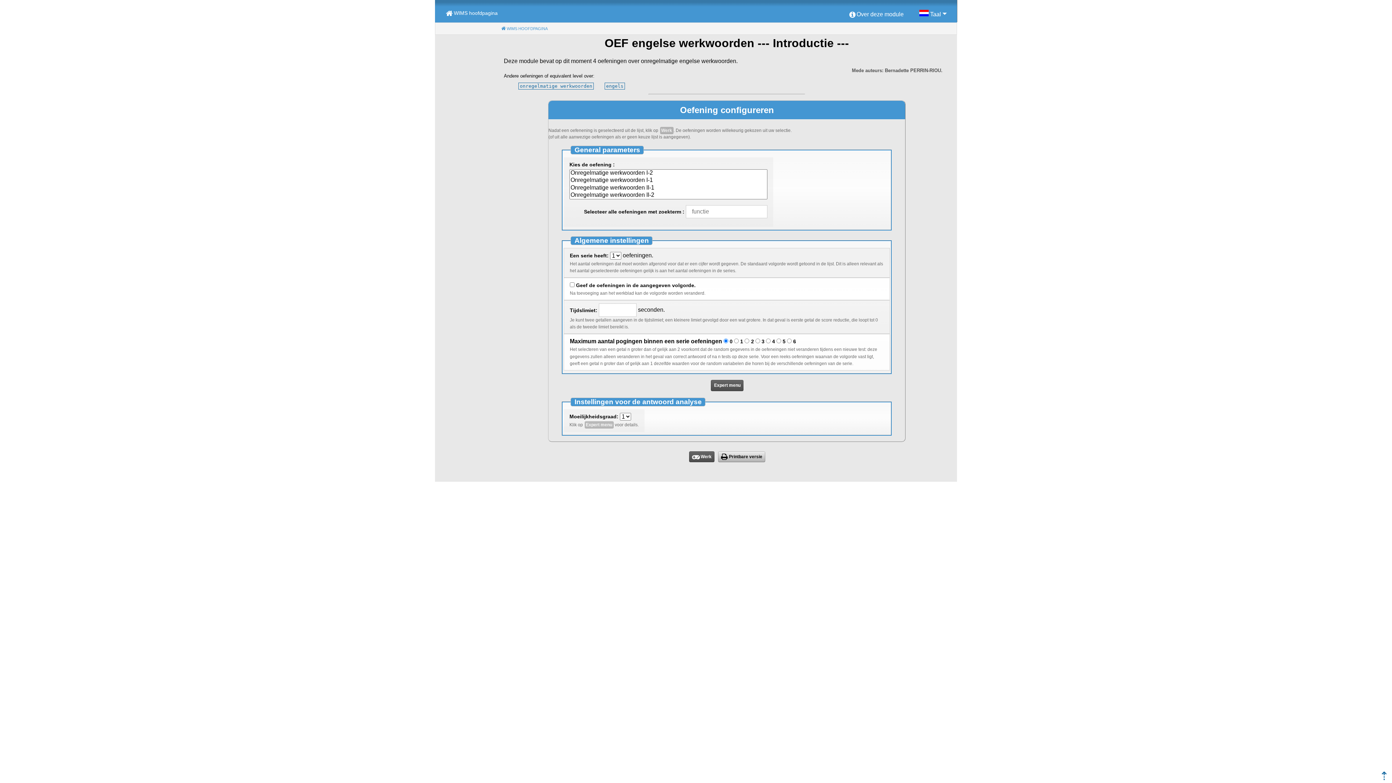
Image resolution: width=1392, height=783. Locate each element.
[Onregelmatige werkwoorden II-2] (668, 195)
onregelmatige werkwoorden (556, 86)
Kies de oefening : (592, 164)
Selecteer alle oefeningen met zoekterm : (634, 212)
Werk (666, 130)
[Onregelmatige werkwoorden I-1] (668, 180)
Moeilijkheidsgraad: (593, 416)
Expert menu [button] (727, 385)
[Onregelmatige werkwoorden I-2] (668, 173)
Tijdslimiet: (583, 310)
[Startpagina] (1384, 778)
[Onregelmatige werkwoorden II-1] (668, 188)
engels (615, 86)
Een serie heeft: (589, 255)
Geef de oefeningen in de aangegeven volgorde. (636, 285)
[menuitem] (877, 14)
